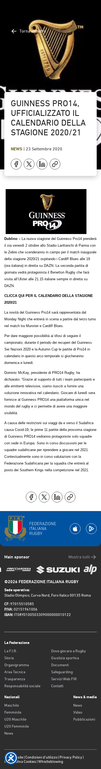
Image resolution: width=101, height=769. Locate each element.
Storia (9, 658)
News (17, 148)
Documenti (60, 665)
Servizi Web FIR (64, 679)
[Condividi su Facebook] (16, 164)
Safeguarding (62, 672)
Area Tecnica (14, 672)
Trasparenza (14, 679)
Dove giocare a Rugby (68, 651)
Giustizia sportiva (65, 658)
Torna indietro (32, 31)
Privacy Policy (71, 757)
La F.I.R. (10, 651)
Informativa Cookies (20, 761)
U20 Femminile (16, 726)
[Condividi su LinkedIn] (42, 164)
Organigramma (16, 665)
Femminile (12, 712)
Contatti (57, 686)
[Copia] (55, 164)
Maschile (11, 705)
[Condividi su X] (29, 164)
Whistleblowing (50, 761)
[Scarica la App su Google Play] (91, 528)
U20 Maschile (15, 719)
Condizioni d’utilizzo (41, 757)
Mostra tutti (79, 556)
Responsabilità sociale (22, 686)
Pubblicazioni (84, 719)
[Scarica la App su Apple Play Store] (75, 528)
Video (77, 712)
